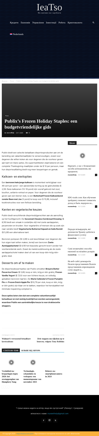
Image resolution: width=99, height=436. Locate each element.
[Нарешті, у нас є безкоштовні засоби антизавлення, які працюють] (82, 155)
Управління (38, 22)
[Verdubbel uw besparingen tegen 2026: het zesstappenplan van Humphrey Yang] (11, 362)
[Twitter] (16, 143)
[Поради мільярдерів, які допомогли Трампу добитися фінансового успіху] (82, 219)
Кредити (14, 22)
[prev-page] (3, 387)
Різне (12, 81)
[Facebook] (4, 143)
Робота (62, 22)
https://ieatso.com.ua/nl (24, 434)
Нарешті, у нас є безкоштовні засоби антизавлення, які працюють (81, 169)
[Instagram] (49, 420)
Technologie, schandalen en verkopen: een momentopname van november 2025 (32, 376)
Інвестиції (51, 22)
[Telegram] (28, 143)
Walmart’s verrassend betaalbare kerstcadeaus (16, 340)
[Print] (45, 143)
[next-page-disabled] (7, 387)
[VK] (10, 143)
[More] (52, 143)
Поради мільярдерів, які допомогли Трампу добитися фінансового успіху (81, 232)
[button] (93, 22)
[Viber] (22, 143)
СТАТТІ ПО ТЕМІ (10, 351)
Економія (25, 22)
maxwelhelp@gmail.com (57, 413)
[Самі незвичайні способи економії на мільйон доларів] (82, 244)
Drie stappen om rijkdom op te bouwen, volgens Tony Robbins (50, 340)
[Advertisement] (49, 59)
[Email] (40, 143)
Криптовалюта (75, 22)
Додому (4, 81)
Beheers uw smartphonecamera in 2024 (53, 374)
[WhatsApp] (34, 143)
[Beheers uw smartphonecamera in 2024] (54, 362)
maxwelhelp (10, 132)
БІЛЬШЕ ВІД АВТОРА (30, 351)
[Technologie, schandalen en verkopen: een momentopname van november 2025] (32, 362)
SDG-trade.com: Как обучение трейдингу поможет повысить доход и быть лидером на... (82, 200)
